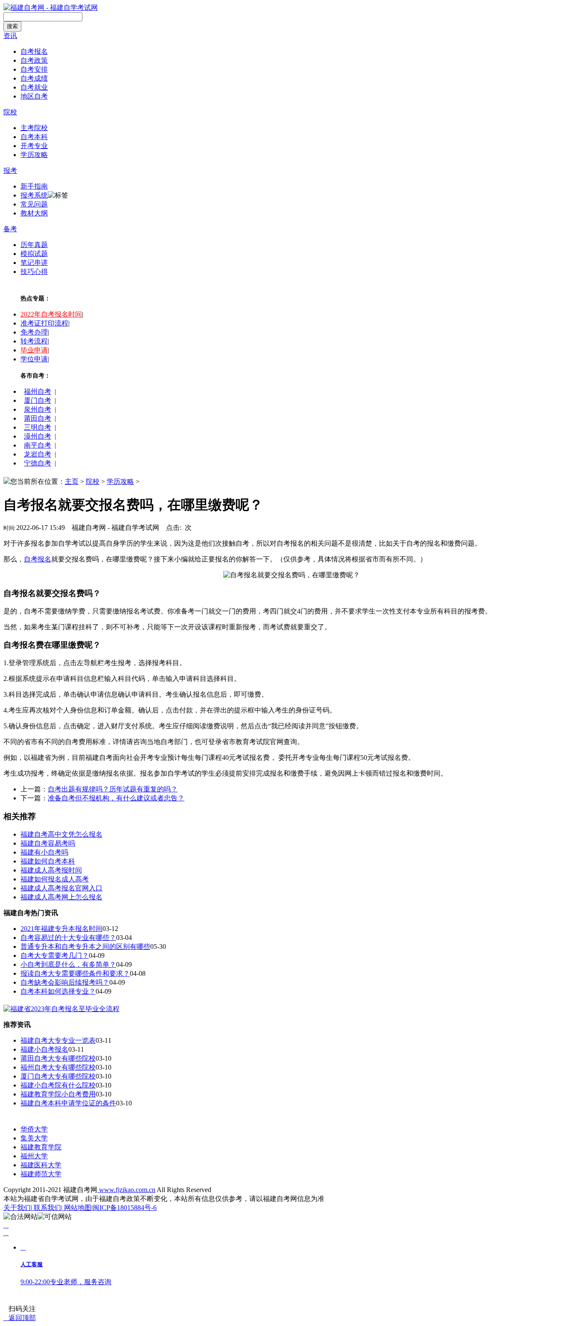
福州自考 (37, 391)
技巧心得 (34, 271)
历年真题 (34, 244)
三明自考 (37, 427)
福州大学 (34, 1156)
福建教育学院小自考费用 (58, 1094)
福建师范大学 (40, 1174)
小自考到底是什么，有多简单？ (68, 964)
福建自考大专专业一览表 (58, 1040)
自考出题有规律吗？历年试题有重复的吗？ (113, 789)
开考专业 (34, 145)
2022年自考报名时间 (51, 314)
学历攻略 (34, 154)
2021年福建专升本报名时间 (61, 928)
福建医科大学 (40, 1165)
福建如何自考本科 (47, 861)
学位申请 (34, 359)
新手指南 (34, 186)
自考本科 (34, 136)
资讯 (10, 35)
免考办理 (34, 332)
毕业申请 (34, 350)
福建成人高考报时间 (51, 870)
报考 (10, 170)
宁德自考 (37, 463)
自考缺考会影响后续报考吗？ (64, 982)
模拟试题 (34, 253)
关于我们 (17, 1207)
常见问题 (34, 204)
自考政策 (34, 60)
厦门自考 (37, 400)
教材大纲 (34, 213)
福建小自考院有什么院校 (58, 1085)
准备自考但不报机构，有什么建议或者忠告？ (116, 798)
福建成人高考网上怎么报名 (61, 897)
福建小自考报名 (44, 1049)
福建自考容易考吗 (47, 843)
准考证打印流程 (44, 323)
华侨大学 (34, 1129)
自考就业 (34, 87)
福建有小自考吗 (44, 852)
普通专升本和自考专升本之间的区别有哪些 (85, 946)
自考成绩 (34, 78)
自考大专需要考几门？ (54, 955)
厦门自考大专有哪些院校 (58, 1076)
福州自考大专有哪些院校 (58, 1067)
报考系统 (34, 195)
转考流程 (34, 341)
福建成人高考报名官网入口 (61, 888)
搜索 (12, 26)
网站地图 (76, 1207)
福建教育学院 (40, 1147)
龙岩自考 (37, 454)
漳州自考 (37, 436)
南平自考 (37, 445)
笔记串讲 (34, 262)
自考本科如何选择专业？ (58, 991)
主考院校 (34, 127)
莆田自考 (37, 418)
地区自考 (34, 96)
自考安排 (34, 69)
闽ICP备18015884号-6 (125, 1207)
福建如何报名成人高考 (54, 879)
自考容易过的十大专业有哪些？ (68, 937)
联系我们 (46, 1207)
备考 (10, 229)
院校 (10, 112)
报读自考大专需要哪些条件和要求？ (75, 973)
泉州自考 (37, 409)
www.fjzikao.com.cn (126, 1189)
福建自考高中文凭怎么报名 (61, 834)
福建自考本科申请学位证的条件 (68, 1103)
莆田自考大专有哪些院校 (58, 1058)
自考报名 (34, 51)
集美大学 (34, 1138)
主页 (72, 481)
